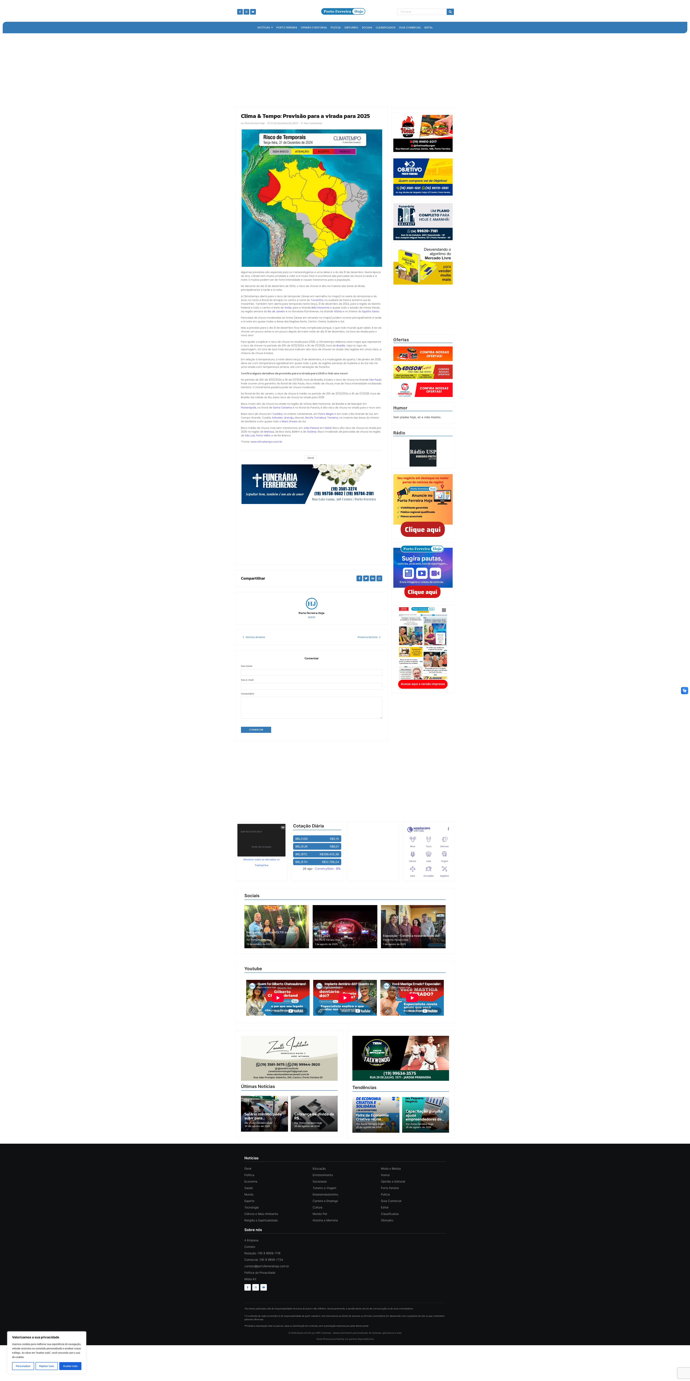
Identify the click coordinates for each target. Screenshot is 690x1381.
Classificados (390, 1214)
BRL (338, 868)
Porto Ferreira (390, 1188)
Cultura (317, 1207)
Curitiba (277, 414)
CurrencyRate (324, 868)
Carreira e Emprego (325, 1201)
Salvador (277, 417)
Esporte (249, 1201)
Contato (249, 1246)
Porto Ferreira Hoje (312, 613)
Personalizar (23, 1366)
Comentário (247, 694)
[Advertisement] (343, 69)
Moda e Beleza (391, 1168)
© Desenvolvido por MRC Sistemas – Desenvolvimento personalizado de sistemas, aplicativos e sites (345, 1333)
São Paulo (375, 380)
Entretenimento (323, 1175)
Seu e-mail (247, 680)
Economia (250, 1181)
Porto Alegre (326, 414)
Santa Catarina (282, 407)
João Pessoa (311, 428)
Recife (309, 417)
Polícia (385, 1194)
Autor (311, 617)
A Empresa (251, 1240)
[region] (46, 1352)
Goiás (287, 307)
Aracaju (289, 417)
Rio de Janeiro (276, 311)
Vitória (338, 311)
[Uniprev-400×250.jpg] (423, 239)
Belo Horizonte (320, 307)
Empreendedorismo (325, 1194)
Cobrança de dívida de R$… (314, 1116)
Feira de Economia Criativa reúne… (372, 1117)
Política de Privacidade (259, 1272)
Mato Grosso (290, 421)
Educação (319, 1168)
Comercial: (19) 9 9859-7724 (263, 1259)
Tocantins (317, 300)
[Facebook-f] (240, 12)
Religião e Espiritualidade (261, 1220)
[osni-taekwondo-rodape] (400, 1079)
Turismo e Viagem (324, 1188)
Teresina (332, 417)
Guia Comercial (391, 1201)
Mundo (249, 1194)
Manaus (269, 431)
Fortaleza (320, 417)
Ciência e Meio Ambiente (261, 1214)
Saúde (248, 1188)
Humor (385, 1175)
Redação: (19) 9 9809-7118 (262, 1253)
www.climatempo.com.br (266, 442)
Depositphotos (366, 1339)
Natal (328, 428)
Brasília (341, 345)
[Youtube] (253, 12)
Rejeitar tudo (46, 1366)
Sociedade (320, 1181)
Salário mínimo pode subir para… (263, 1116)
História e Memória (325, 1220)
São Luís (250, 435)
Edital (384, 1207)
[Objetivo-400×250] (423, 194)
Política (249, 1175)
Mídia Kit (250, 1279)
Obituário (387, 1220)
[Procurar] (450, 12)
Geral (310, 458)
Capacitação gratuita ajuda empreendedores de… (425, 1115)
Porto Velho (263, 435)
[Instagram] (246, 12)
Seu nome (246, 666)
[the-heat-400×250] (423, 133)
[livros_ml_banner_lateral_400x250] (423, 266)
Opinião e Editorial (393, 1181)
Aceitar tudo (70, 1366)
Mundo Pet (320, 1214)
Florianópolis (248, 407)
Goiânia (311, 431)
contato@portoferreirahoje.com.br (266, 1266)
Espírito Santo (370, 311)
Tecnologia (251, 1207)
